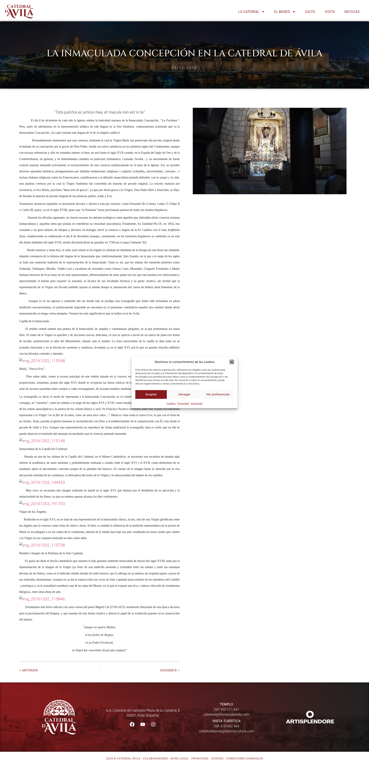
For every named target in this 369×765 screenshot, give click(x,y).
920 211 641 (229, 709)
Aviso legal (196, 403)
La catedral (248, 12)
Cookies (171, 403)
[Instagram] (153, 724)
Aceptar (151, 394)
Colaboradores (155, 758)
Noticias (352, 12)
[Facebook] (132, 724)
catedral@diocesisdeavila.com (226, 714)
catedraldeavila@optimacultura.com (226, 731)
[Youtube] (143, 724)
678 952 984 (229, 726)
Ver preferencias (218, 394)
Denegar (184, 394)
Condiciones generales (244, 758)
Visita (330, 12)
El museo (282, 12)
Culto (310, 12)
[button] (232, 362)
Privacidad (183, 403)
